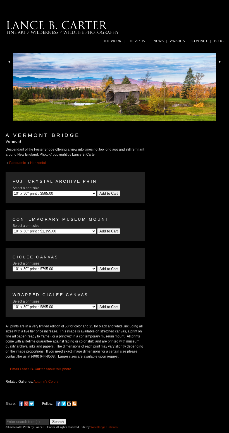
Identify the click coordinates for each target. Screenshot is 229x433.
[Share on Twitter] (31, 404)
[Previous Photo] (9, 67)
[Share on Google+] (26, 404)
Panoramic (17, 163)
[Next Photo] (219, 67)
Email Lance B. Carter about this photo (40, 369)
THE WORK (112, 41)
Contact (199, 41)
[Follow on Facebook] (58, 404)
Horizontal (38, 163)
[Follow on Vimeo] (63, 404)
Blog (218, 41)
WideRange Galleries (104, 427)
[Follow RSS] (74, 404)
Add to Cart (108, 193)
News (159, 41)
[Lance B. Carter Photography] (63, 33)
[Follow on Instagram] (69, 404)
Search (58, 422)
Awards (177, 41)
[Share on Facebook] (21, 404)
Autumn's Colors (46, 382)
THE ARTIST (137, 41)
